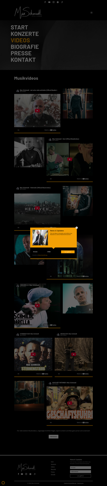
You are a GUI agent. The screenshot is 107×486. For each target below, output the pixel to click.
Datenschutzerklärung (42, 255)
